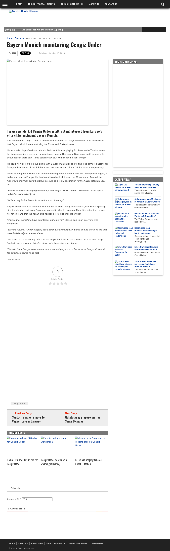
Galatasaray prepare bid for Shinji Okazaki (82, 419)
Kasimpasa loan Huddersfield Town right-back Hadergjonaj (145, 230)
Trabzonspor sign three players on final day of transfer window (145, 264)
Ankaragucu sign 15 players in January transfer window (147, 200)
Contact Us (111, 4)
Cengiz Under (19, 403)
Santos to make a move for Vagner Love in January (29, 419)
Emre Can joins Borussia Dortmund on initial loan (146, 248)
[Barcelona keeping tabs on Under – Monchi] (91, 445)
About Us (94, 4)
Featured (20, 38)
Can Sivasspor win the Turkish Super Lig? (42, 29)
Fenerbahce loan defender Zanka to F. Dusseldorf (146, 214)
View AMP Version (78, 543)
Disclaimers (97, 543)
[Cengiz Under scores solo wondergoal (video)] (57, 441)
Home (19, 4)
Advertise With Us (55, 543)
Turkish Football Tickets (41, 4)
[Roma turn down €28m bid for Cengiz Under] (23, 441)
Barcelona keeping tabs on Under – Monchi (88, 462)
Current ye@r (14, 499)
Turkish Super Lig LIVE (72, 4)
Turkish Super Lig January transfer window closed (146, 186)
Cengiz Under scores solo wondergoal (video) (54, 462)
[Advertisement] (104, 17)
